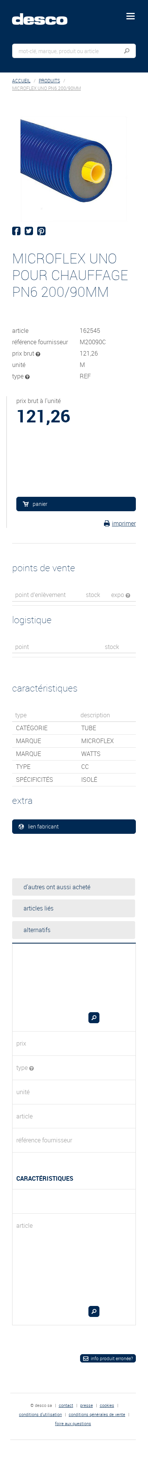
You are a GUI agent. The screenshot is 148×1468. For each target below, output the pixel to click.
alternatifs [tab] (37, 930)
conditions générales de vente (97, 1414)
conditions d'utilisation (40, 1414)
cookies (107, 1405)
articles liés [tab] (39, 908)
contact (66, 1405)
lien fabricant (43, 826)
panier (40, 503)
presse (86, 1405)
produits (49, 80)
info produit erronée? (112, 1358)
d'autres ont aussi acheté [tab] (57, 887)
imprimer (124, 523)
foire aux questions (73, 1423)
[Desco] (45, 14)
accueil (21, 80)
